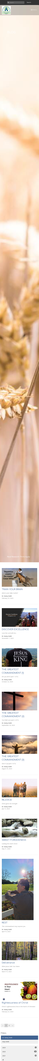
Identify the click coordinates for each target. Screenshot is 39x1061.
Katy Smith (5, 1042)
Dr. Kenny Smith (7, 1038)
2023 (19, 1051)
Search (29, 2)
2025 (19, 1047)
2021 (19, 1056)
